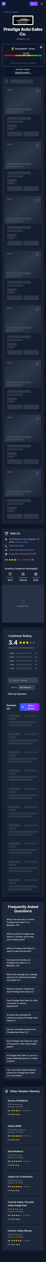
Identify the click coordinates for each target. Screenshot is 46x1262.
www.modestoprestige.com (21, 550)
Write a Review (31, 707)
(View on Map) (21, 542)
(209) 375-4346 (16, 546)
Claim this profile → (23, 72)
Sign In (34, 4)
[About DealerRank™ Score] (41, 47)
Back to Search (12, 12)
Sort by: (14, 687)
